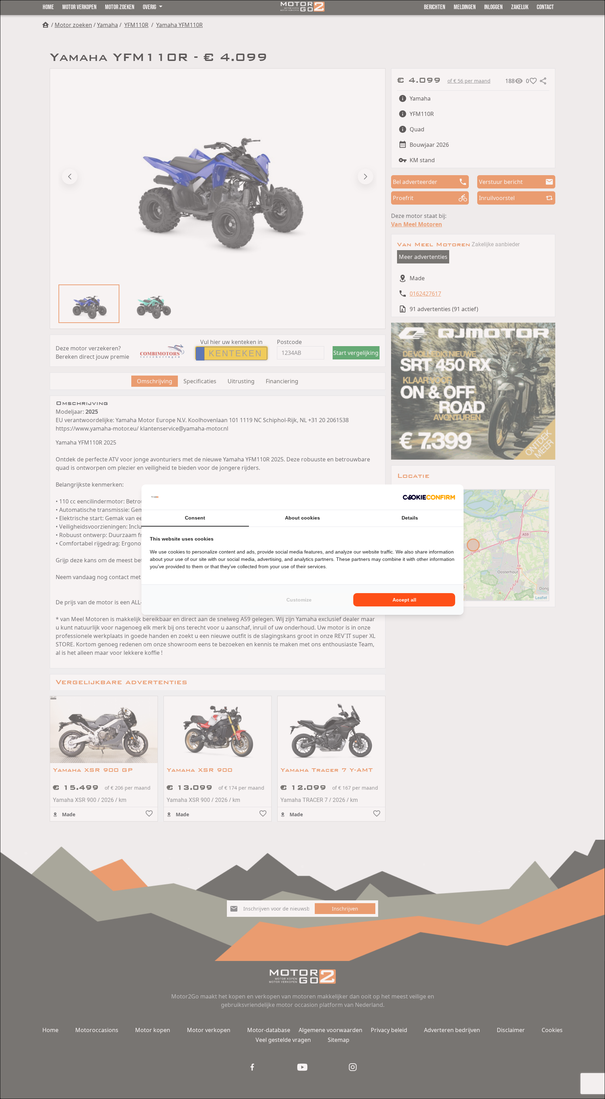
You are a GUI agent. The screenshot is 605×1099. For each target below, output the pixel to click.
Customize (299, 600)
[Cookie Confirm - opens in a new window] (429, 497)
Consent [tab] (195, 518)
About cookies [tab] (302, 518)
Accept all (404, 600)
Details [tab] (410, 518)
